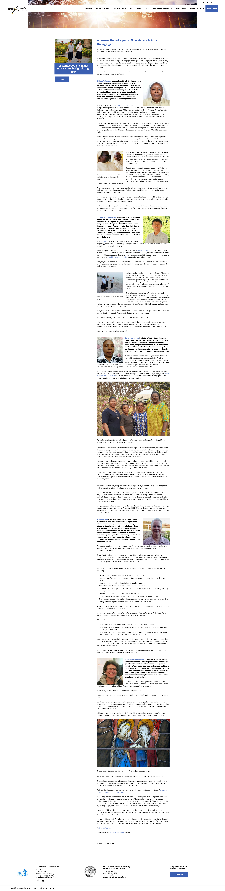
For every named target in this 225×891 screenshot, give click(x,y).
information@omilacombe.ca (114, 877)
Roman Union (143, 251)
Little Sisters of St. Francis (123, 106)
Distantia (43, 888)
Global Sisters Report (116, 833)
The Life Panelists (105, 828)
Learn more (179, 874)
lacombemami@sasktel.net (46, 877)
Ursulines (103, 242)
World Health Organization (118, 257)
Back (62, 79)
